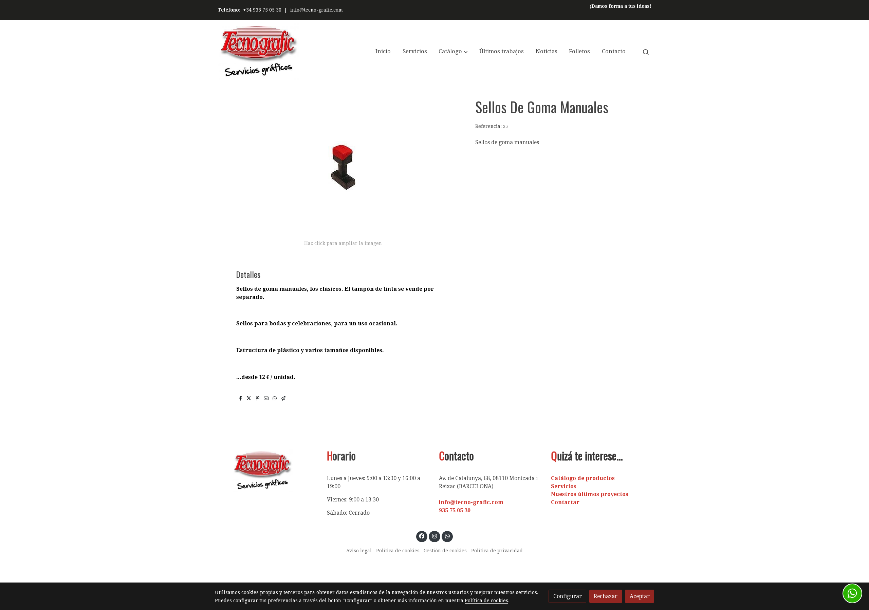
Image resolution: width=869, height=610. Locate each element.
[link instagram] (434, 535)
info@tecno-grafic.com (316, 10)
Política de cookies (398, 550)
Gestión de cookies (445, 550)
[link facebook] (421, 535)
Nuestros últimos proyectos (589, 494)
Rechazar (605, 596)
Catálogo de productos (583, 478)
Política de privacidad (497, 550)
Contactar (565, 502)
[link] (258, 51)
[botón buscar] (646, 52)
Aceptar (640, 596)
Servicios (563, 486)
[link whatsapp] (447, 535)
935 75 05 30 (454, 510)
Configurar (567, 596)
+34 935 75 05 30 (262, 10)
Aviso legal (359, 550)
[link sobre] (266, 470)
